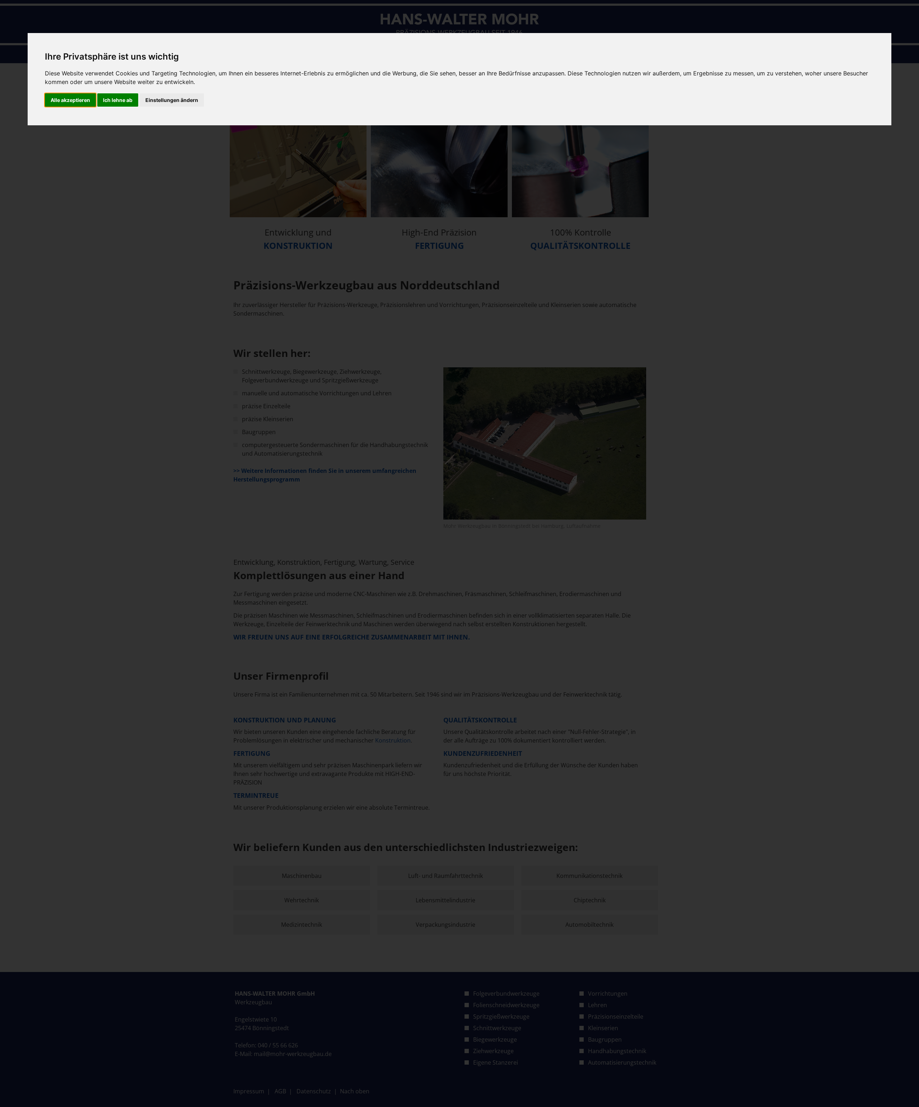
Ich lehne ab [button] (117, 100)
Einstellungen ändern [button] (171, 100)
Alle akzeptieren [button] (70, 100)
